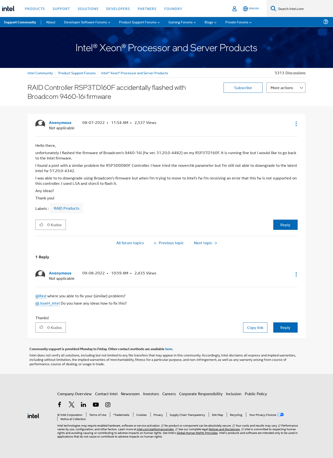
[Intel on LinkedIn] (83, 405)
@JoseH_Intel (47, 303)
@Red (40, 296)
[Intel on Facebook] (59, 405)
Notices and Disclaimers (224, 429)
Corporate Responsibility (201, 393)
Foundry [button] (173, 8)
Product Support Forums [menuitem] (138, 21)
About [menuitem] (50, 21)
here (168, 348)
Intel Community (40, 72)
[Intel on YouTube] (96, 405)
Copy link (255, 327)
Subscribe (243, 87)
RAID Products (66, 208)
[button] (296, 123)
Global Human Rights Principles (197, 432)
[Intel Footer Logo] (34, 415)
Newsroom (130, 393)
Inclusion (233, 393)
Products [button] (35, 8)
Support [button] (61, 8)
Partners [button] (147, 8)
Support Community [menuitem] (20, 22)
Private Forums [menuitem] (236, 21)
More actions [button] (282, 87)
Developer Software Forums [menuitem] (85, 21)
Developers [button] (118, 8)
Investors (151, 393)
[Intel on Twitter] (72, 405)
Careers (169, 393)
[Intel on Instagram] (108, 405)
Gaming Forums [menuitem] (180, 21)
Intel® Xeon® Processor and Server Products (134, 72)
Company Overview (74, 393)
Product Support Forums (77, 72)
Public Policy (256, 393)
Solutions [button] (88, 8)
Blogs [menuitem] (209, 21)
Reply (285, 224)
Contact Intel (106, 393)
